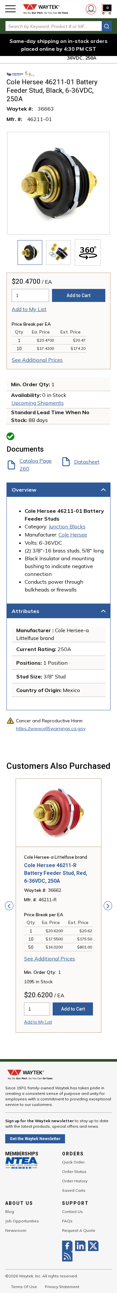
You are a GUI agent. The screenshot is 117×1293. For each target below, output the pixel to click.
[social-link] (68, 1246)
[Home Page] (45, 9)
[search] (106, 26)
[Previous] (9, 905)
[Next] (108, 905)
